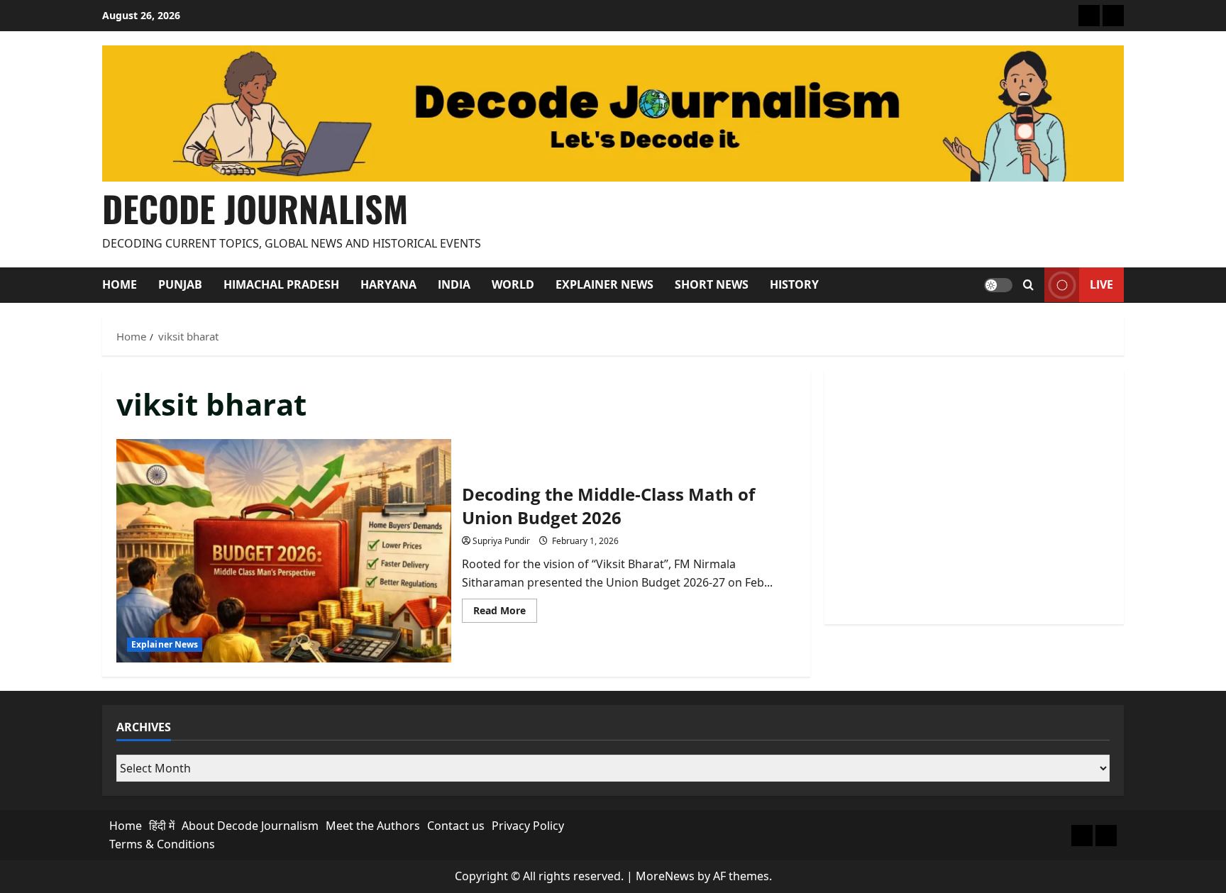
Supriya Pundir (501, 541)
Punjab (180, 284)
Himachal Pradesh (281, 284)
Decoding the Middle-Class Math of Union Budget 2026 (283, 550)
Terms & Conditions (162, 844)
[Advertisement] (974, 497)
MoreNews (665, 876)
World (513, 284)
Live (1101, 284)
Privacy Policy (528, 825)
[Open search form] (1028, 285)
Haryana (388, 284)
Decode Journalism (255, 208)
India (454, 284)
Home (119, 284)
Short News (712, 284)
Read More (505, 613)
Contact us (456, 825)
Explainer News (604, 284)
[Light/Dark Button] (998, 285)
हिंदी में (162, 825)
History (794, 284)
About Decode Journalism (250, 825)
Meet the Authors (373, 825)
